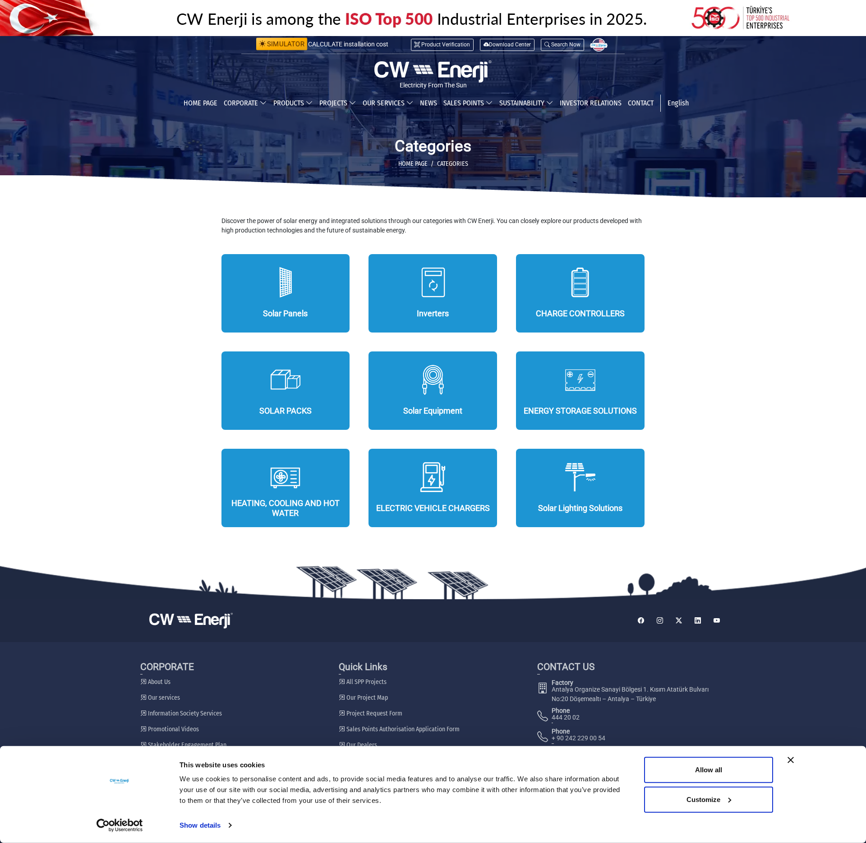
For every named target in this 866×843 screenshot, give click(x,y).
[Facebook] (640, 621)
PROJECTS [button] (334, 103)
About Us (158, 682)
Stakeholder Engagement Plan (186, 745)
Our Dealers (361, 745)
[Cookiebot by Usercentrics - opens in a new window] (119, 825)
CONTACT (641, 103)
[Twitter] (678, 621)
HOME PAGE (200, 103)
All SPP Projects (366, 682)
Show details (200, 825)
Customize (703, 799)
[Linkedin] (697, 621)
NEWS (428, 103)
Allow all (708, 770)
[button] (562, 45)
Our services (163, 698)
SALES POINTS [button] (464, 103)
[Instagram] (659, 621)
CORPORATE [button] (242, 103)
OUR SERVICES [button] (384, 103)
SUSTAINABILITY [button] (522, 103)
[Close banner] (791, 760)
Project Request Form (373, 713)
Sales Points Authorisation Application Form (402, 729)
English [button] (678, 103)
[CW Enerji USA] (598, 44)
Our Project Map (366, 698)
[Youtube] (716, 621)
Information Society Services (184, 713)
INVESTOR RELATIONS (591, 103)
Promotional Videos (173, 729)
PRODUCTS (289, 103)
